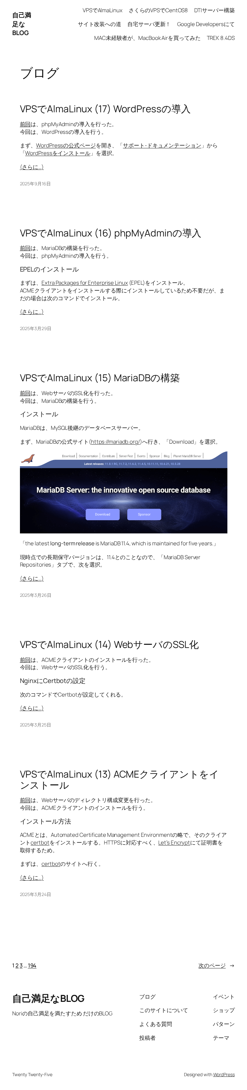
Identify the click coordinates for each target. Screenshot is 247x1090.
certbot (40, 842)
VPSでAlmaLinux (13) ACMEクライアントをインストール (119, 779)
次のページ (216, 965)
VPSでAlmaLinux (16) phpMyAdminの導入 (111, 232)
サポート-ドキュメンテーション (162, 145)
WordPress (224, 1074)
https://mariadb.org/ (115, 441)
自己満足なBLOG (21, 24)
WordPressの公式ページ (66, 145)
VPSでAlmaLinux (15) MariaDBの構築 (100, 377)
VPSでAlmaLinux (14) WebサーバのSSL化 (109, 644)
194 (32, 965)
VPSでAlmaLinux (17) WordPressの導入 (105, 108)
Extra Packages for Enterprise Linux (84, 282)
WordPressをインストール (57, 153)
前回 (25, 124)
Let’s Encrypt (174, 842)
